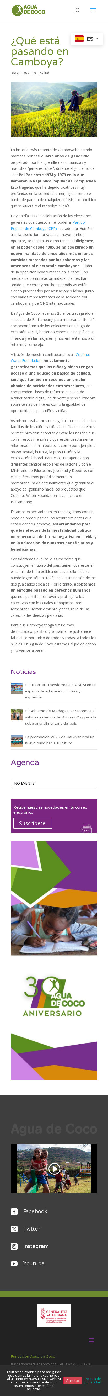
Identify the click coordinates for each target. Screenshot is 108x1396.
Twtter (31, 1229)
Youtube (34, 1264)
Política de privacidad (92, 1380)
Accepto (72, 1380)
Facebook (35, 1212)
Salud (44, 72)
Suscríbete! (33, 823)
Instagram (36, 1246)
